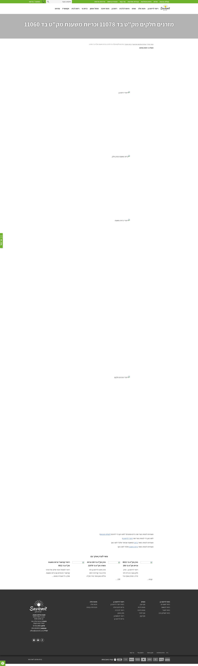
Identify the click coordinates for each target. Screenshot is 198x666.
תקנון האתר (150, 652)
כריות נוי (85, 8)
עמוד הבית (150, 44)
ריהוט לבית (75, 8)
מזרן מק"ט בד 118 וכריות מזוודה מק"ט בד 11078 (96, 564)
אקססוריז (65, 8)
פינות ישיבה (105, 8)
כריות (136, 542)
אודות (156, 1)
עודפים (57, 8)
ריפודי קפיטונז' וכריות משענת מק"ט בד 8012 (59, 564)
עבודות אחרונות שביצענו (139, 44)
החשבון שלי (140, 652)
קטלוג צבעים (164, 1)
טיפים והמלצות (146, 1)
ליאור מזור (31, 659)
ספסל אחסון (94, 8)
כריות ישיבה (128, 44)
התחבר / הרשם (34, 1)
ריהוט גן (114, 8)
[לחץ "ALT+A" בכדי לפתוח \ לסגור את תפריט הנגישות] (2, 663)
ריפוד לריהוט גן (153, 8)
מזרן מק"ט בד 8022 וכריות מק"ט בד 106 (130, 564)
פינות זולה (141, 8)
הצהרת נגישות (112, 1)
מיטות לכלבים (125, 8)
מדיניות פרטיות (99, 1)
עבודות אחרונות (133, 1)
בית (167, 652)
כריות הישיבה (133, 547)
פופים (134, 8)
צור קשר (123, 1)
